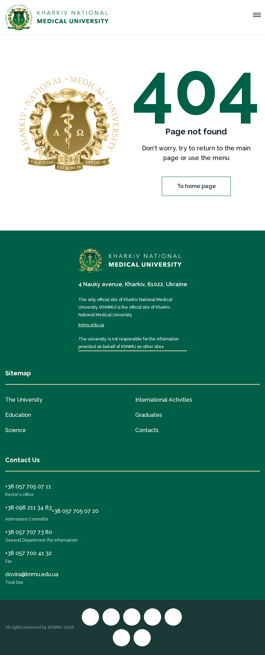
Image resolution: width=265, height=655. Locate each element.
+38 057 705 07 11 (28, 486)
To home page (196, 186)
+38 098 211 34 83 (28, 507)
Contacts (147, 430)
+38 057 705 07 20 (75, 511)
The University (23, 399)
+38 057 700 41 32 (28, 553)
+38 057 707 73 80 (28, 532)
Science (15, 430)
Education (18, 415)
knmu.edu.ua (91, 324)
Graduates (148, 415)
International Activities (163, 399)
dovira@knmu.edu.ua (31, 574)
